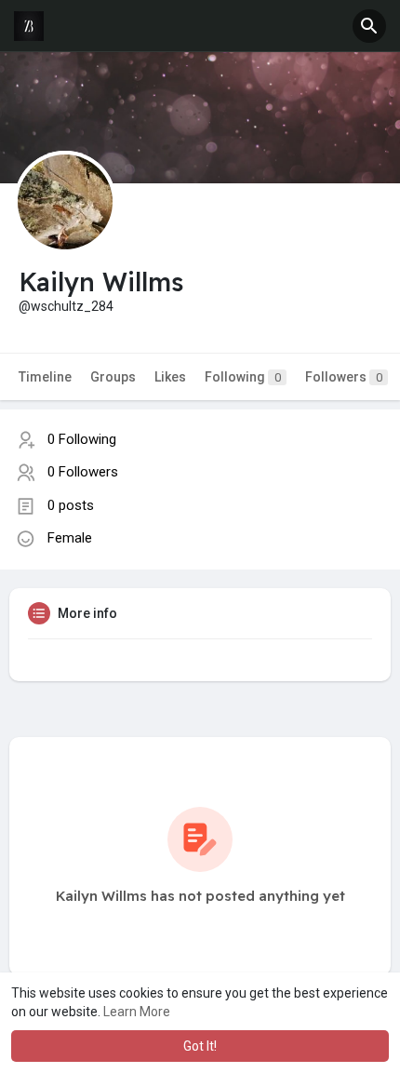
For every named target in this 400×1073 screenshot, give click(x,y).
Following (243, 376)
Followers (343, 376)
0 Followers (82, 471)
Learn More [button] (136, 1011)
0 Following (81, 439)
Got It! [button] (200, 1046)
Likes (170, 376)
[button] (369, 26)
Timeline (45, 376)
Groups (113, 376)
